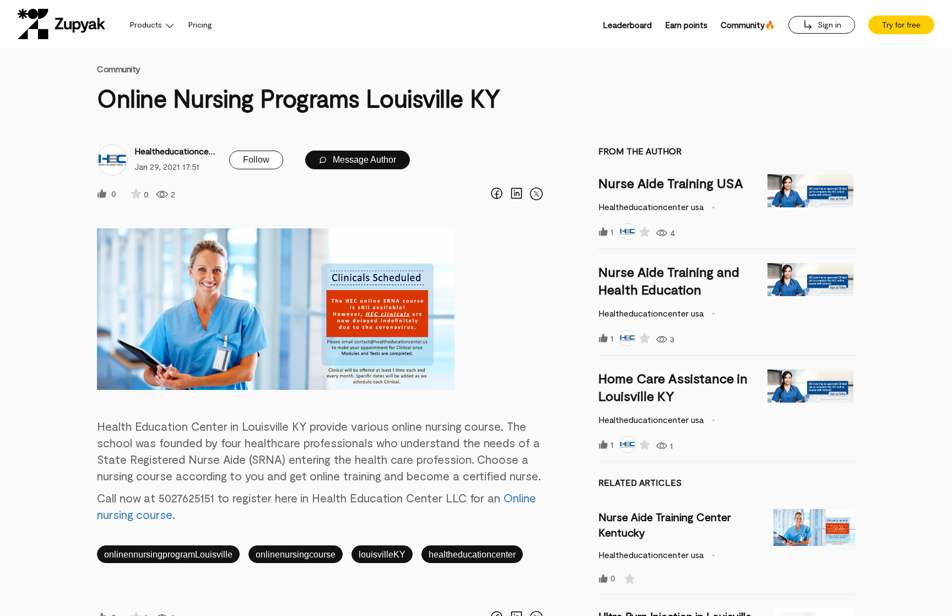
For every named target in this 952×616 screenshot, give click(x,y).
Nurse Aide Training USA (670, 183)
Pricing (200, 24)
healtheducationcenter (472, 554)
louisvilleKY (382, 554)
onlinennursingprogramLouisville (168, 554)
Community (118, 68)
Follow (256, 159)
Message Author (363, 159)
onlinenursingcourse (296, 554)
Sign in (828, 24)
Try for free (901, 24)
